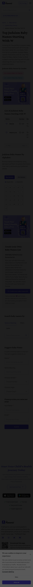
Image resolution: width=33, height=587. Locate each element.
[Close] (29, 264)
